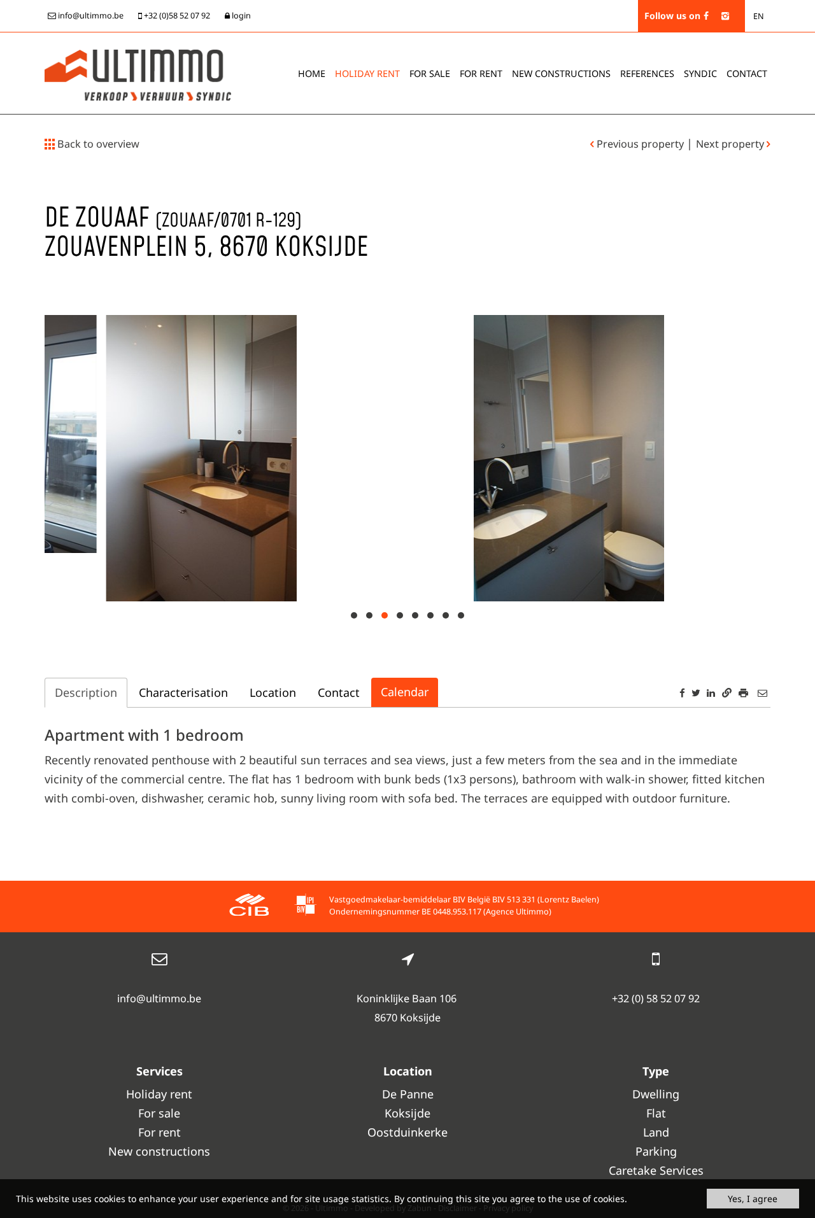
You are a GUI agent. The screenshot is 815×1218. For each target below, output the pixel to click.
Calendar (405, 691)
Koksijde (407, 1113)
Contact (746, 73)
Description (86, 692)
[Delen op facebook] (682, 692)
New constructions (159, 1151)
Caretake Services (656, 1170)
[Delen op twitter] (696, 692)
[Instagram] (725, 15)
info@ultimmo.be (159, 998)
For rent (481, 73)
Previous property (640, 144)
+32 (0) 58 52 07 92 (656, 998)
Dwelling (655, 1094)
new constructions (561, 73)
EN (758, 16)
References (647, 73)
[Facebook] (706, 15)
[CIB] (248, 906)
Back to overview (97, 144)
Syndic (700, 73)
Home (311, 73)
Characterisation (183, 692)
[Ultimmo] (138, 73)
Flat (656, 1113)
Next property (731, 144)
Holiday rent (367, 73)
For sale (429, 73)
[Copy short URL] (726, 693)
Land (656, 1132)
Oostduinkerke (407, 1132)
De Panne (408, 1094)
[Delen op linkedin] (711, 692)
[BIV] (305, 906)
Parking (656, 1151)
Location (273, 692)
